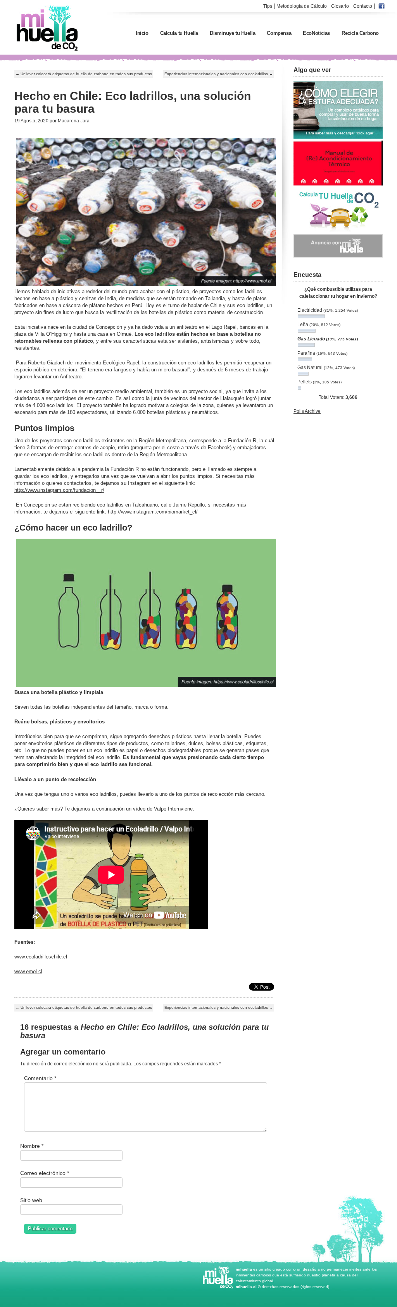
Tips (267, 6)
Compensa (279, 33)
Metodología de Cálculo (301, 6)
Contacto (362, 6)
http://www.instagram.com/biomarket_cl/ (153, 512)
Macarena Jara (74, 121)
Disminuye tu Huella (232, 33)
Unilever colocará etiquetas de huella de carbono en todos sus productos (84, 74)
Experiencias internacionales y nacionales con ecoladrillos (218, 74)
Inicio (142, 33)
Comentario (40, 1078)
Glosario (340, 6)
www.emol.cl (28, 971)
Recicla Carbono (360, 33)
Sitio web (31, 1200)
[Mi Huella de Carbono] (47, 50)
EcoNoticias (316, 33)
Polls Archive (307, 411)
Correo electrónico (44, 1173)
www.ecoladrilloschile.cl (40, 957)
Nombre (31, 1146)
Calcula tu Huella (179, 33)
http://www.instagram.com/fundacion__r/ (59, 490)
